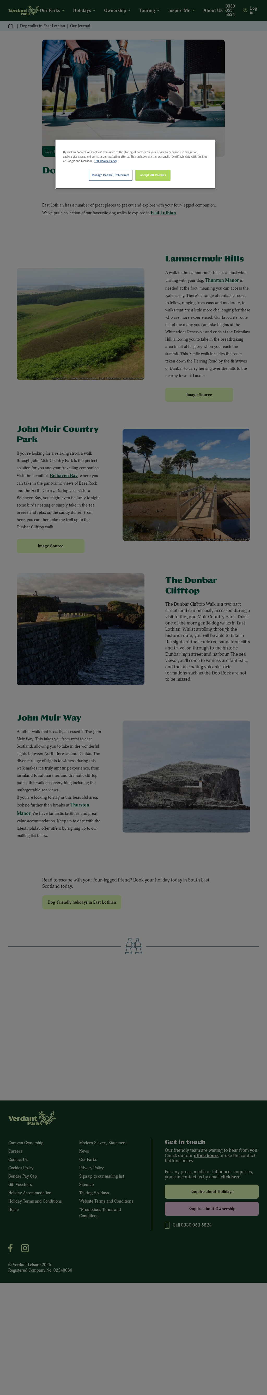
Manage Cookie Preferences (110, 175)
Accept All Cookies (153, 175)
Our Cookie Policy (105, 161)
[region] (135, 164)
